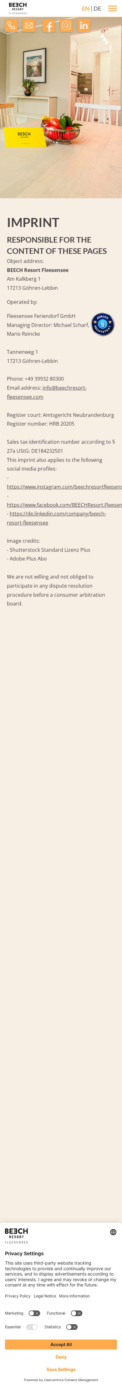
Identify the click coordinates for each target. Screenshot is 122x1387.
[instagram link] (66, 28)
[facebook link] (49, 28)
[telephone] (11, 26)
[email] (29, 26)
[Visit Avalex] (102, 334)
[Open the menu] (112, 8)
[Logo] (18, 8)
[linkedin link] (84, 28)
